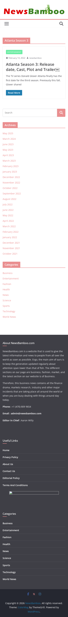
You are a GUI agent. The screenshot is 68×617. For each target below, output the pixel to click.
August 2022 (9, 199)
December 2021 (11, 242)
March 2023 (9, 160)
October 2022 (10, 188)
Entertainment (14, 52)
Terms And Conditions (15, 485)
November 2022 (11, 182)
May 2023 (8, 149)
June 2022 (8, 209)
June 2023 (8, 144)
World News (9, 316)
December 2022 (11, 177)
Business (8, 273)
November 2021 (11, 248)
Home (6, 450)
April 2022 (8, 220)
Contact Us (9, 471)
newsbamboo (35, 58)
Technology (9, 311)
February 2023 (10, 166)
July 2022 (8, 204)
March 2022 (9, 226)
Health (6, 289)
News (6, 294)
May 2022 (8, 215)
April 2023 (8, 155)
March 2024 (9, 138)
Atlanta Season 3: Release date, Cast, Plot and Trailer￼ (32, 66)
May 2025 (8, 133)
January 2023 (10, 171)
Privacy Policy (10, 457)
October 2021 (10, 253)
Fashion (7, 284)
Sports (6, 305)
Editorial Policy (11, 478)
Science (7, 300)
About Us (8, 464)
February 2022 (10, 231)
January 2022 (10, 237)
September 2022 (12, 193)
